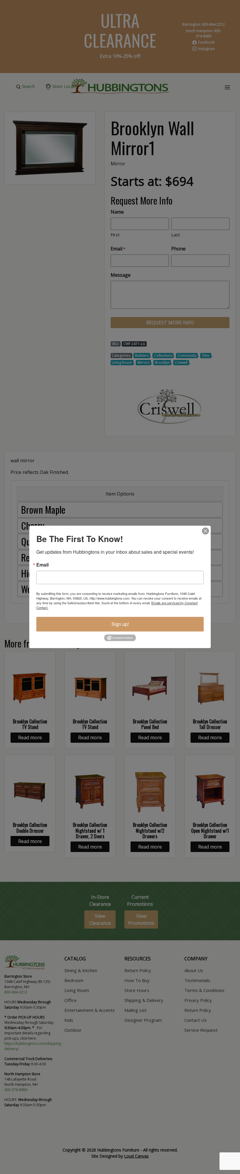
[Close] (205, 530)
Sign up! (120, 624)
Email (42, 564)
